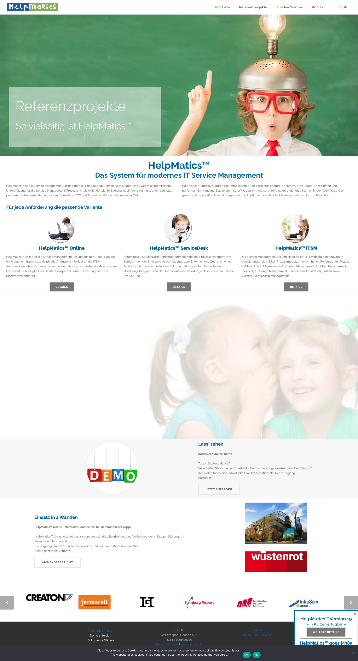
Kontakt (257, 630)
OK (247, 654)
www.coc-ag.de (191, 644)
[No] (353, 653)
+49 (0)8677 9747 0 (258, 635)
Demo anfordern (101, 635)
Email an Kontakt (166, 644)
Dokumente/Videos (100, 640)
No (257, 654)
